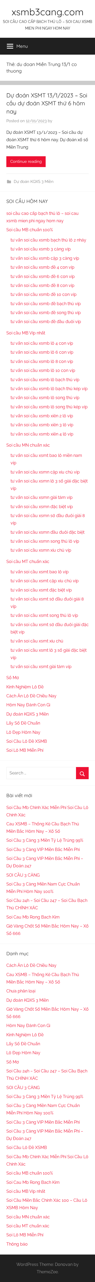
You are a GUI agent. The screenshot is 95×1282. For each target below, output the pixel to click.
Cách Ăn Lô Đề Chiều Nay (31, 695)
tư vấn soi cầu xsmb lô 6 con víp (42, 352)
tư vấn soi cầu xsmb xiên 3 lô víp (42, 424)
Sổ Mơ (12, 677)
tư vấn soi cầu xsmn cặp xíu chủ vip (45, 472)
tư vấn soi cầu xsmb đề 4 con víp (42, 267)
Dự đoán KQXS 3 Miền (34, 181)
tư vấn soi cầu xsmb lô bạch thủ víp (45, 379)
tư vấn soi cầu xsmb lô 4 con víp (42, 343)
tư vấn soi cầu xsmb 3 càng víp (41, 249)
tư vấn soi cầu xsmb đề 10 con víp (44, 294)
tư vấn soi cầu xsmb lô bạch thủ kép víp (49, 388)
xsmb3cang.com (48, 12)
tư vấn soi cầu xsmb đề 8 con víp (42, 285)
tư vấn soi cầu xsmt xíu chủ (37, 641)
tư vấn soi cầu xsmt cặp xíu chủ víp (45, 580)
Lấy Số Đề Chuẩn (23, 723)
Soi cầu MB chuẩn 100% (29, 229)
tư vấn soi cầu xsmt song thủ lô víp (44, 615)
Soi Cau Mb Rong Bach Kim (33, 917)
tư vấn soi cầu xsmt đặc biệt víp (41, 590)
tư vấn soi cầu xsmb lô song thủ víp (45, 397)
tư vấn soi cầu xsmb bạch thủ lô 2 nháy (48, 240)
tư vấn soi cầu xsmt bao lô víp (40, 571)
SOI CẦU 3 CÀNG (23, 875)
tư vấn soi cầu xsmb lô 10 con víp (43, 370)
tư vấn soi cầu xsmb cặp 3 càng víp (45, 258)
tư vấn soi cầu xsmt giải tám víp (41, 666)
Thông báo (17, 1244)
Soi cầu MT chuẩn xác (27, 561)
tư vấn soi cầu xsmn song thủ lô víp (45, 541)
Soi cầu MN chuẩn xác (28, 445)
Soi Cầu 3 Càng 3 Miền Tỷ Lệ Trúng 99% (44, 840)
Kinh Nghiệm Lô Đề (25, 686)
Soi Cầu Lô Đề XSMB (26, 741)
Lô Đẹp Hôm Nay (23, 732)
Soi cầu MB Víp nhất (25, 332)
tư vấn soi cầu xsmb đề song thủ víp (46, 312)
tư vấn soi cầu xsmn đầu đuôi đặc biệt (47, 532)
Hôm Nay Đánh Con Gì (28, 704)
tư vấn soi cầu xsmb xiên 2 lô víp (42, 415)
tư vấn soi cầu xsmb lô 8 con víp (42, 361)
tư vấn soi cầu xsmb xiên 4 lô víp (42, 434)
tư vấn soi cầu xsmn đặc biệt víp (42, 506)
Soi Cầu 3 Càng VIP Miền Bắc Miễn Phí (43, 849)
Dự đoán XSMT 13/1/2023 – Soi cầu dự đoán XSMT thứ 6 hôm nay (46, 103)
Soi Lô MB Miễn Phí (24, 750)
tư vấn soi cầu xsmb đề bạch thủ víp (46, 303)
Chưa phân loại (20, 991)
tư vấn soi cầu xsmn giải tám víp (42, 497)
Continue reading (26, 161)
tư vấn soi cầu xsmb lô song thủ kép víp (49, 406)
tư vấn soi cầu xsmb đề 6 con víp (43, 276)
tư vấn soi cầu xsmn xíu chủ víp (41, 550)
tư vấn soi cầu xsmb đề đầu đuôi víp (46, 321)
